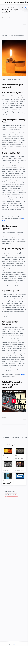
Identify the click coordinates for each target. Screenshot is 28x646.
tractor (23, 374)
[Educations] (5, 430)
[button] (2, 2)
